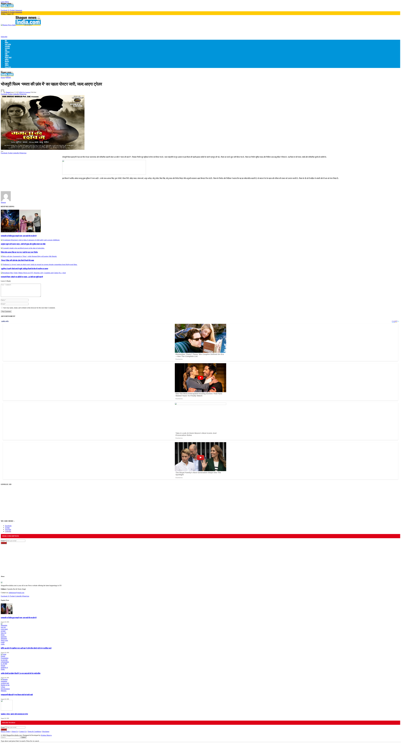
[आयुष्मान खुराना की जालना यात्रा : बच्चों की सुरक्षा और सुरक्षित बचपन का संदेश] (30, 240)
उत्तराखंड (7, 46)
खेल (6, 50)
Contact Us (23, 731)
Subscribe (4, 37)
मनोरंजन (7, 52)
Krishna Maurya (46, 735)
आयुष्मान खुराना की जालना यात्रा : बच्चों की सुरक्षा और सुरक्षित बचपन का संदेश (23, 244)
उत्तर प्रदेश (8, 44)
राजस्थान (7, 48)
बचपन (6, 63)
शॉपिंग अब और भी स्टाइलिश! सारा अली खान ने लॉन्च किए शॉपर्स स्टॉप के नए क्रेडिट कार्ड (26, 648)
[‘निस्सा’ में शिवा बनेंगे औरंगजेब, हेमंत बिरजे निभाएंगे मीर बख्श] (29, 256)
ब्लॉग (6, 54)
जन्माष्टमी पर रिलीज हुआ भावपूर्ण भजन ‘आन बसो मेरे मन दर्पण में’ (19, 236)
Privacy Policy (5, 731)
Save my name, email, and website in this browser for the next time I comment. (29, 308)
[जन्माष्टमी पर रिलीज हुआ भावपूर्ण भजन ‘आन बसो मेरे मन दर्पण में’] (21, 232)
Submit (4, 543)
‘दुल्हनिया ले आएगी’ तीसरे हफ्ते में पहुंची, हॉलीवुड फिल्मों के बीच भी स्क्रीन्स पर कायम (24, 269)
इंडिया (6, 42)
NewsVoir (8, 67)
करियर (6, 59)
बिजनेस (7, 61)
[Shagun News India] (21, 25)
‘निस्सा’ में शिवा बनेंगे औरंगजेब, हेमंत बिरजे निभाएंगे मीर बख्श (17, 260)
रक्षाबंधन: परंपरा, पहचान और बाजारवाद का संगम (14, 714)
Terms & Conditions (34, 731)
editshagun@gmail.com (16, 592)
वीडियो (6, 65)
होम (6, 40)
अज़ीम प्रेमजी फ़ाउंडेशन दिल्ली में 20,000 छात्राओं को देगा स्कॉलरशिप (20, 673)
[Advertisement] (39, 30)
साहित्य (7, 56)
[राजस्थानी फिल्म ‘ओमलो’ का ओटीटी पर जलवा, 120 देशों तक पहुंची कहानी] (33, 273)
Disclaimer (45, 731)
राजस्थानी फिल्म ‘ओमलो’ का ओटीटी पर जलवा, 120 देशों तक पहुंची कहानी (22, 277)
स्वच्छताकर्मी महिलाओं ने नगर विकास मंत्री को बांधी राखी (17, 695)
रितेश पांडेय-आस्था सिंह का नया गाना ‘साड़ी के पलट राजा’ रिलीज (19, 252)
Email (3, 541)
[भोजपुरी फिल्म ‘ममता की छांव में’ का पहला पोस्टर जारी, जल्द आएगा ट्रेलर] (42, 149)
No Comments (26, 92)
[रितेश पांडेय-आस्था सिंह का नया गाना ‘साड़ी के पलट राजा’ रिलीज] (23, 248)
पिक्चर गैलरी (8, 57)
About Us (14, 731)
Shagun (8, 92)
